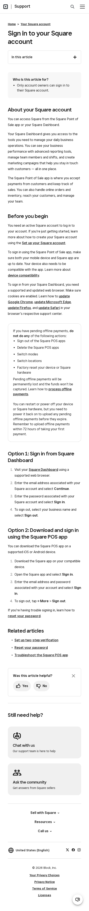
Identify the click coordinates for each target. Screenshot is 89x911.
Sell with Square (43, 813)
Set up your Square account (43, 243)
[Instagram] (79, 849)
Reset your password (31, 648)
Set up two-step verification (36, 640)
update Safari (49, 308)
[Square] (5, 6)
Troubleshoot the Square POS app (41, 655)
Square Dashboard (43, 470)
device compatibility (23, 275)
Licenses (44, 895)
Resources (43, 822)
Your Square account (36, 24)
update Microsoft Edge (52, 302)
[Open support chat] (77, 899)
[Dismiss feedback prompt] (73, 675)
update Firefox (19, 308)
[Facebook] (73, 849)
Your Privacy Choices (45, 875)
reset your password (24, 616)
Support (22, 6)
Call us (43, 831)
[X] (67, 849)
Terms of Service (44, 888)
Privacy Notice (44, 882)
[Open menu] (82, 7)
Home (12, 24)
